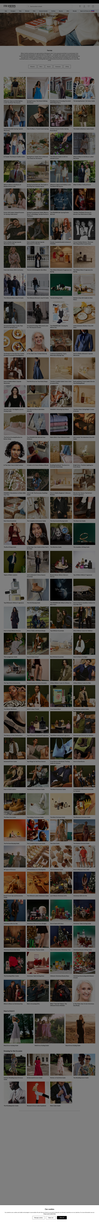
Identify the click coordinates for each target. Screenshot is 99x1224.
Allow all (62, 1217)
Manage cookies (38, 1217)
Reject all (50, 1217)
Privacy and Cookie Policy (50, 1213)
